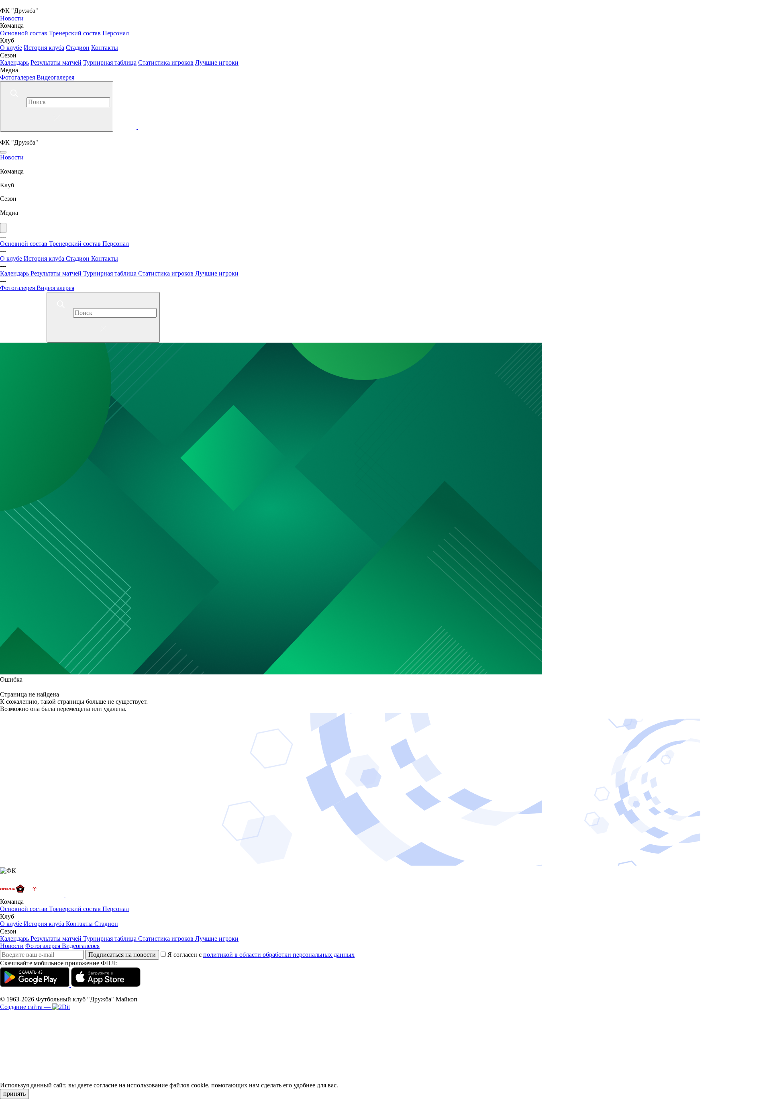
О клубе (11, 47)
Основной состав (23, 33)
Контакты (104, 47)
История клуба (44, 47)
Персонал (115, 33)
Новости (12, 18)
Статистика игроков (166, 62)
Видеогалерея (55, 77)
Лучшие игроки (217, 62)
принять (14, 1093)
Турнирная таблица (110, 62)
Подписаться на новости (122, 954)
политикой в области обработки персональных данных (279, 954)
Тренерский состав (75, 33)
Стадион (78, 47)
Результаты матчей (56, 62)
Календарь (14, 62)
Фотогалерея (17, 77)
